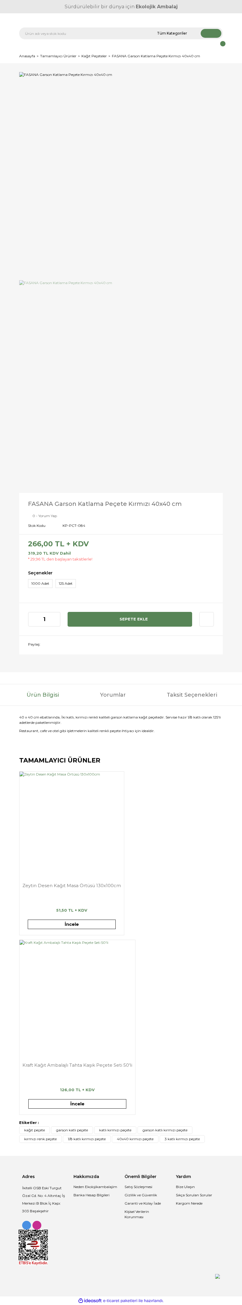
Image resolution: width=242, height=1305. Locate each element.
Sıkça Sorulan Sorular (194, 1195)
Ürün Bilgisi (43, 695)
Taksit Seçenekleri (192, 695)
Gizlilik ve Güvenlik (141, 1195)
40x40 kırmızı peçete (135, 1139)
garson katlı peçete (72, 1130)
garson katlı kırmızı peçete (165, 1130)
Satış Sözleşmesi (138, 1187)
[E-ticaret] (120, 1301)
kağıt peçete (34, 1130)
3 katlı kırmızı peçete (182, 1139)
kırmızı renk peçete (40, 1139)
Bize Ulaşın (185, 1187)
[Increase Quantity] (55, 619)
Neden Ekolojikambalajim (95, 1187)
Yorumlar (113, 695)
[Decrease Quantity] (33, 619)
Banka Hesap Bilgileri (91, 1195)
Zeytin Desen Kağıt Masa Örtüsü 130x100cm (71, 885)
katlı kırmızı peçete (115, 1130)
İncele (72, 924)
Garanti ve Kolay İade (143, 1203)
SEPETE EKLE (134, 619)
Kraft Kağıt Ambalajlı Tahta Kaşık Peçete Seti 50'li (77, 1065)
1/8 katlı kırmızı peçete (87, 1139)
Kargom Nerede (189, 1203)
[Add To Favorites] (206, 619)
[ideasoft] (90, 1301)
